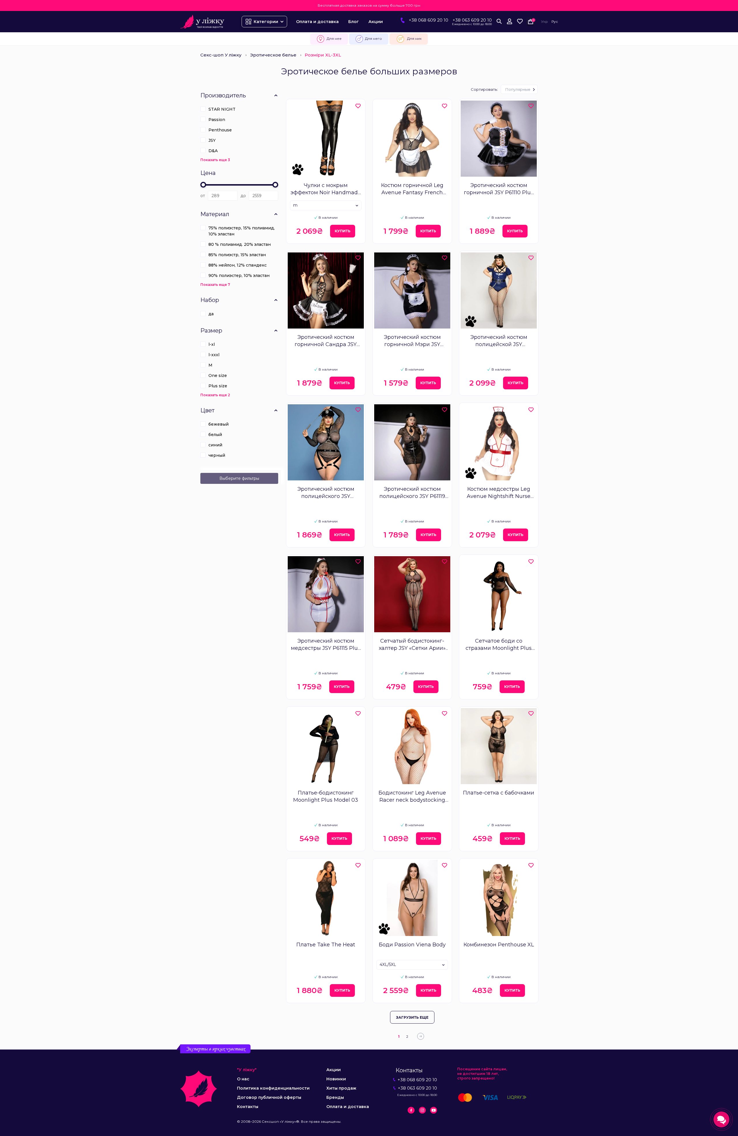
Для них (414, 38)
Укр (544, 21)
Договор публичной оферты (269, 1097)
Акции (375, 21)
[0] (519, 21)
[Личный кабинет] (509, 21)
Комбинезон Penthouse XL (499, 944)
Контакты (247, 1106)
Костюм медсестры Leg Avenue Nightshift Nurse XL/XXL (498, 493)
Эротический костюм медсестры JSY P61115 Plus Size (325, 645)
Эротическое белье (273, 55)
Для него (373, 38)
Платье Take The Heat (325, 944)
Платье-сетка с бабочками (498, 793)
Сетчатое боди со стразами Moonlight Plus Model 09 (499, 645)
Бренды (335, 1097)
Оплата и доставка (317, 21)
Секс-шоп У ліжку (221, 55)
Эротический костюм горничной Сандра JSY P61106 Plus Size (326, 341)
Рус (554, 21)
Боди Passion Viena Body (412, 944)
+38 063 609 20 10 (472, 20)
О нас (243, 1079)
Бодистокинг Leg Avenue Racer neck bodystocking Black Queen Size (412, 797)
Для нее (334, 38)
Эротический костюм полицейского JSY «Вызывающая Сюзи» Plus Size (326, 493)
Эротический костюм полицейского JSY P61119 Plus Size (412, 493)
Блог (353, 21)
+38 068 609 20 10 (428, 20)
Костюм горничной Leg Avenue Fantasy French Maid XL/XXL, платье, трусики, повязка (412, 189)
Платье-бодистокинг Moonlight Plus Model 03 (325, 796)
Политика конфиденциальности (273, 1088)
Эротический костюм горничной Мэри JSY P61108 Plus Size (412, 341)
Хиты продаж (341, 1088)
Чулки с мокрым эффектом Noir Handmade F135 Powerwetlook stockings (326, 189)
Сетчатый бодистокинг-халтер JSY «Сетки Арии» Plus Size (412, 645)
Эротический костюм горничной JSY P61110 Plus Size (498, 189)
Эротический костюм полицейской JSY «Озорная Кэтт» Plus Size (499, 341)
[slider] (203, 185)
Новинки (336, 1079)
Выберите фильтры (239, 478)
